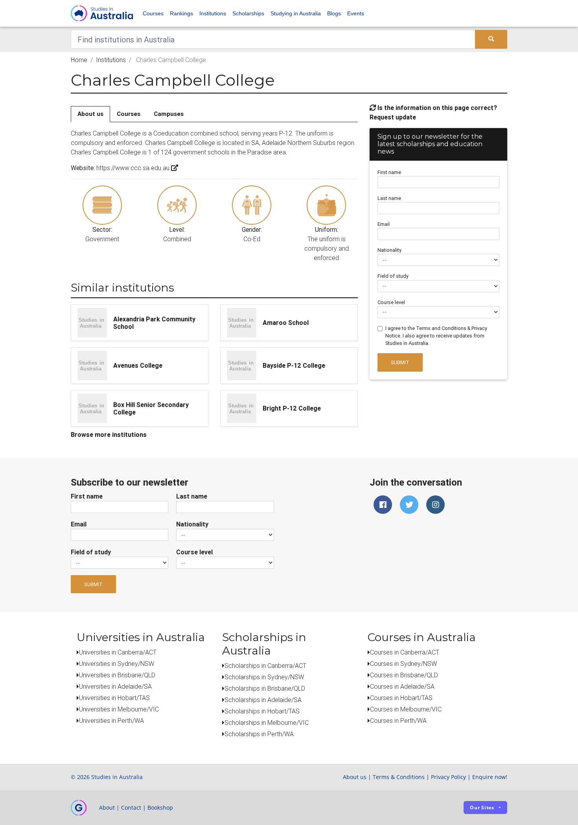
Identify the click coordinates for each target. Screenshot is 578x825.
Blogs (334, 13)
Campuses (169, 113)
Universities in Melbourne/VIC (119, 709)
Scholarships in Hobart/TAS (262, 711)
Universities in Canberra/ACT (117, 652)
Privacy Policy (448, 777)
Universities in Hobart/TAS (114, 698)
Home (79, 60)
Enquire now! (489, 777)
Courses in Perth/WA (398, 720)
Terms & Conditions (399, 777)
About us (90, 113)
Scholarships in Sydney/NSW (264, 677)
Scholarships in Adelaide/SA (263, 700)
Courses (153, 13)
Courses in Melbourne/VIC (406, 709)
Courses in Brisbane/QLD (404, 675)
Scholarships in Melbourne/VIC (267, 722)
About (107, 807)
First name (389, 172)
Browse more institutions (109, 434)
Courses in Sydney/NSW (403, 663)
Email (383, 224)
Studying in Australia (296, 13)
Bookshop (160, 807)
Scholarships (248, 13)
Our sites (482, 807)
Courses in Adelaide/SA (402, 686)
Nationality (389, 250)
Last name (389, 198)
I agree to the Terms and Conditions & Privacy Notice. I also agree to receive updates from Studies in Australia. (436, 335)
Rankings (181, 13)
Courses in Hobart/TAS (401, 698)
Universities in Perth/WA (111, 720)
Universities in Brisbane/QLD (117, 675)
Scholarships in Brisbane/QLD (265, 688)
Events (355, 13)
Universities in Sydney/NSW (116, 663)
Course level (391, 302)
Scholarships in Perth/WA (259, 734)
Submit (400, 362)
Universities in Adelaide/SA (115, 686)
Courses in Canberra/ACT (404, 652)
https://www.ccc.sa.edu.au (133, 168)
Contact (131, 807)
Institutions (212, 13)
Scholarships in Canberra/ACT (265, 665)
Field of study (393, 276)
